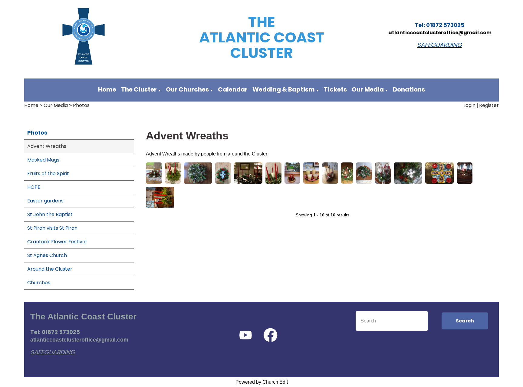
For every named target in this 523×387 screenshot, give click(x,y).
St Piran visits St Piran (52, 228)
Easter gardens (45, 200)
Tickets (335, 89)
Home (107, 89)
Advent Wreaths (46, 146)
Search (465, 320)
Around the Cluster (49, 268)
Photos (81, 105)
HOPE (33, 187)
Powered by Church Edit (261, 382)
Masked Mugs (43, 159)
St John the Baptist (50, 214)
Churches (38, 282)
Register (489, 105)
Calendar (233, 89)
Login (469, 105)
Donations (409, 89)
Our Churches (187, 89)
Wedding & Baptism (283, 89)
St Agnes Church (47, 255)
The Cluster (139, 89)
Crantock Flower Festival (57, 241)
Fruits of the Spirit (48, 173)
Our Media (368, 89)
